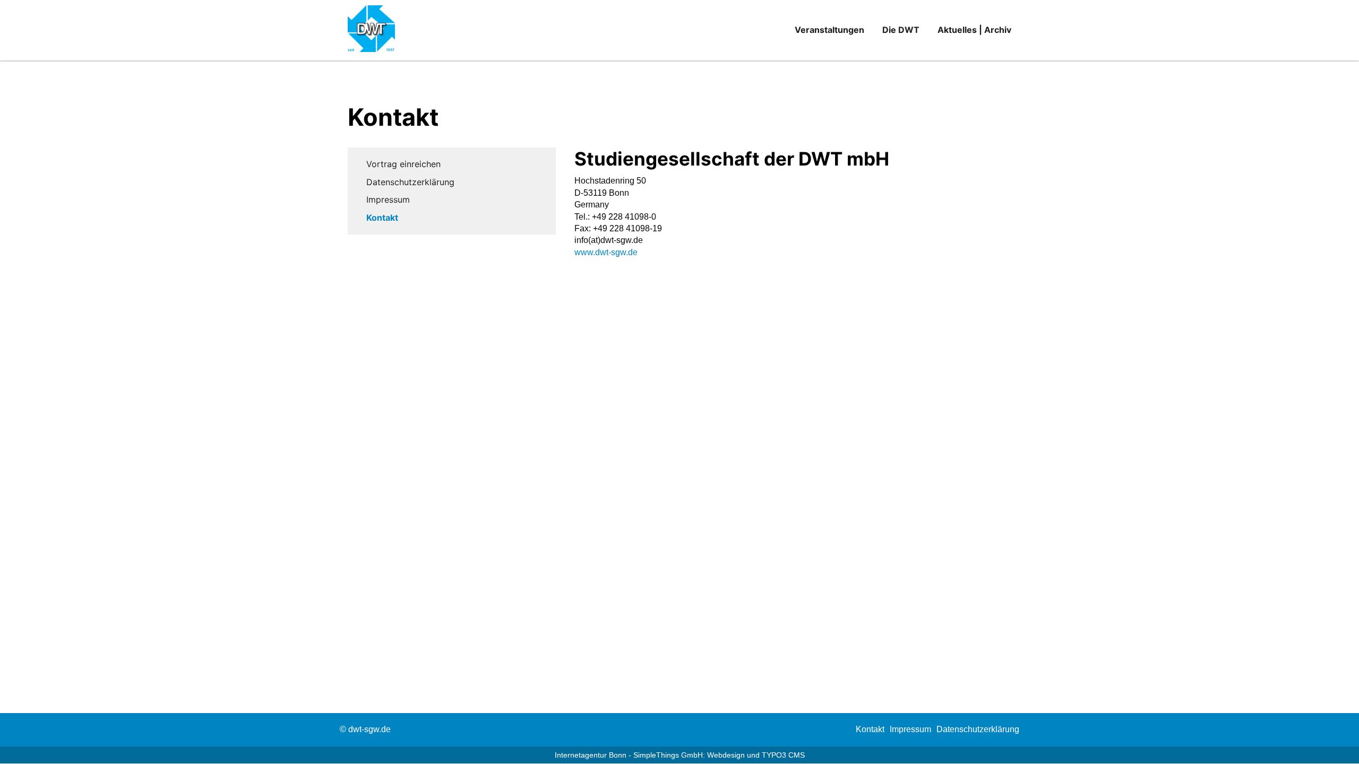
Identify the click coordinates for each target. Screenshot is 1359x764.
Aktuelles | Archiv (974, 29)
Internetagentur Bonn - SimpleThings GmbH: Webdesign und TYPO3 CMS (680, 755)
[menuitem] (870, 729)
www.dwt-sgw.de (606, 252)
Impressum (388, 199)
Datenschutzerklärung (410, 182)
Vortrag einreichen (403, 164)
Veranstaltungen (829, 29)
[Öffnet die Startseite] (377, 30)
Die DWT (900, 29)
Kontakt (382, 217)
